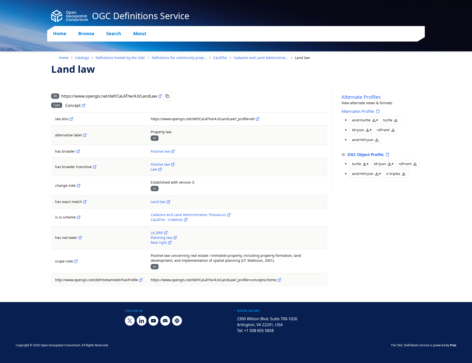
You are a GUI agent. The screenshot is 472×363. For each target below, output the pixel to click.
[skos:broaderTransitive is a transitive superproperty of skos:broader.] (95, 167)
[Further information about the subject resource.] (71, 119)
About (139, 33)
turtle (387, 120)
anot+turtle (361, 120)
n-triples (393, 173)
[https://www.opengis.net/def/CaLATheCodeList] (186, 220)
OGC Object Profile (365, 154)
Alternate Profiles (361, 97)
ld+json (358, 130)
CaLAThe (220, 57)
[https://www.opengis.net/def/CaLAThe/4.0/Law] (160, 169)
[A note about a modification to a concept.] (79, 186)
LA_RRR (157, 232)
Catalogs (82, 57)
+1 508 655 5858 (259, 330)
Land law (158, 201)
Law (154, 169)
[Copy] (167, 96)
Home (59, 33)
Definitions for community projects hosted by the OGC (179, 57)
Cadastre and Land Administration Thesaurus (261, 57)
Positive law (160, 151)
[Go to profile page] (378, 111)
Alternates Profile (357, 111)
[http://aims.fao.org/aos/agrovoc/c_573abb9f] (168, 202)
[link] (302, 57)
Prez (453, 345)
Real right (159, 242)
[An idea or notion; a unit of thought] (84, 105)
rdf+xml (383, 130)
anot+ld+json (362, 139)
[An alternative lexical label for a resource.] (85, 135)
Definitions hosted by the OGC (120, 57)
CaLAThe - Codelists (167, 219)
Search (113, 33)
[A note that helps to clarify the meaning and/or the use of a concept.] (76, 261)
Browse (86, 33)
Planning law (161, 237)
